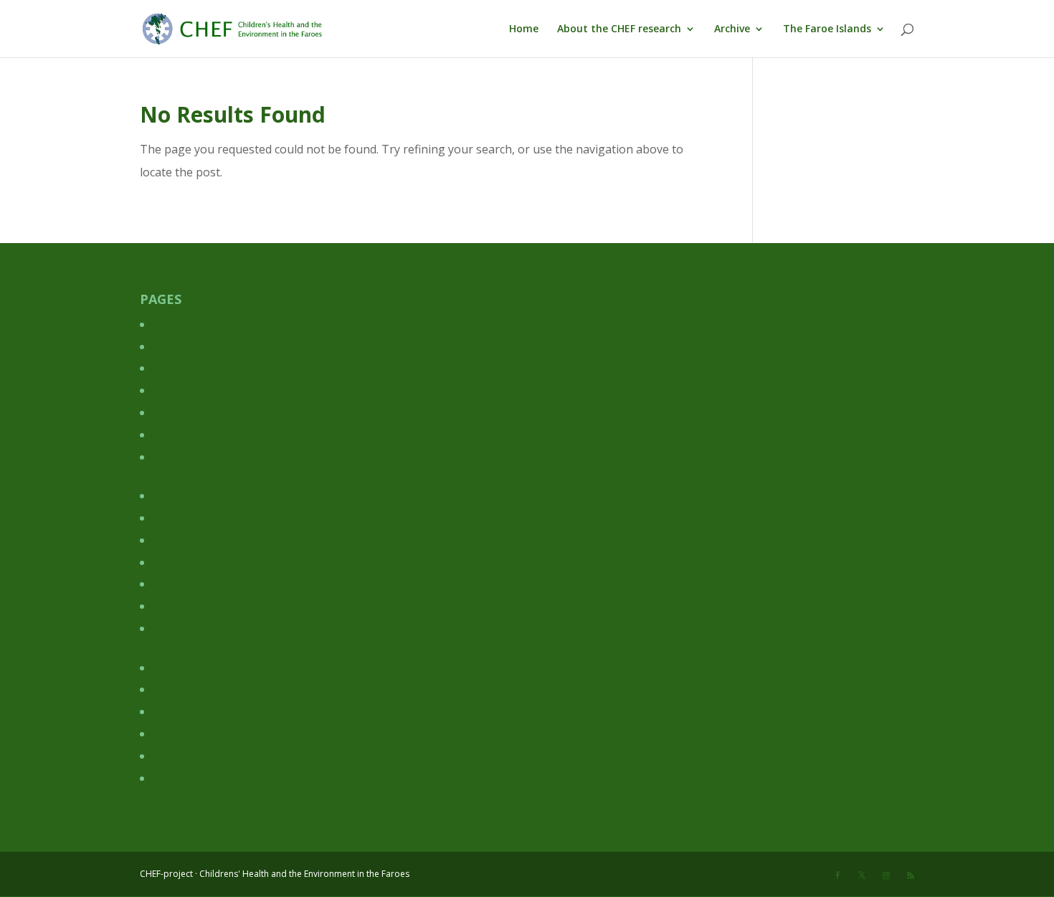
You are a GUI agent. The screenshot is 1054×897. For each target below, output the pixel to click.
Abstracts (172, 368)
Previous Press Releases (206, 668)
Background (178, 412)
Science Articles (186, 689)
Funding (168, 496)
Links (162, 518)
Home (523, 29)
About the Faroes (190, 346)
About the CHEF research (619, 29)
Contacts (170, 435)
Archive (732, 29)
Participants (177, 606)
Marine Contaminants (200, 562)
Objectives (174, 584)
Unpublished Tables (195, 756)
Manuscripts (178, 540)
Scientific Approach (194, 711)
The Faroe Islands (827, 29)
